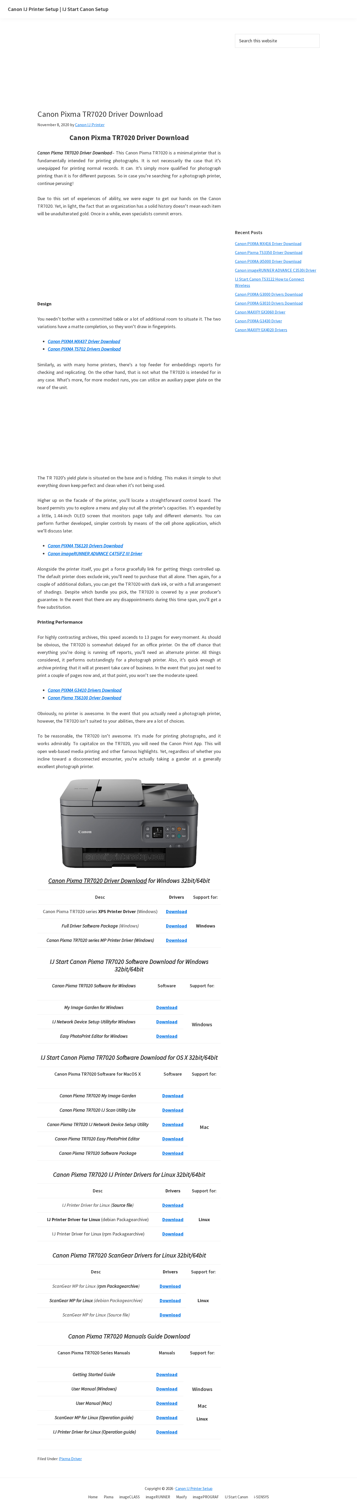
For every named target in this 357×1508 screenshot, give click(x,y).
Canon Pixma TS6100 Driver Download (84, 698)
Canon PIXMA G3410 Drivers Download (85, 690)
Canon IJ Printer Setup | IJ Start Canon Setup (58, 9)
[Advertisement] (140, 72)
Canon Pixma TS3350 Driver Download (268, 252)
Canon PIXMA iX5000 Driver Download (268, 261)
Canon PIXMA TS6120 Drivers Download (85, 546)
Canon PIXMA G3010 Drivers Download (269, 303)
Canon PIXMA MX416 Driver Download (268, 243)
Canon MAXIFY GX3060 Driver (260, 312)
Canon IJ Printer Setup (193, 1488)
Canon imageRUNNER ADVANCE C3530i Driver (275, 270)
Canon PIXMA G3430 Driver (258, 320)
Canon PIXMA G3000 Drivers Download (269, 294)
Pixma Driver (70, 1458)
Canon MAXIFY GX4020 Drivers (261, 329)
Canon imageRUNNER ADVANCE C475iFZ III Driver (95, 553)
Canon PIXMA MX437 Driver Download (84, 341)
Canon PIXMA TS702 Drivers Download (84, 349)
